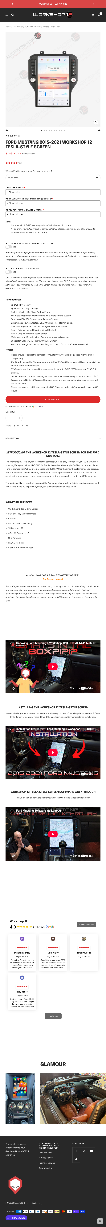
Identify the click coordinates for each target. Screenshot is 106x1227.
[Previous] (7, 130)
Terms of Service (47, 1163)
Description (12, 438)
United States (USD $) (16, 1203)
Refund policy (45, 1168)
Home (8, 27)
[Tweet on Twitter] (22, 426)
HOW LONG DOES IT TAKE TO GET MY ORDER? (54, 577)
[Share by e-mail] (27, 426)
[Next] (99, 130)
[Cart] (99, 14)
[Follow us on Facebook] (76, 1151)
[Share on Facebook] (14, 426)
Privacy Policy (46, 1157)
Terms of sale (45, 1152)
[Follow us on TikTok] (76, 1159)
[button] (53, 406)
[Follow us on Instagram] (84, 1151)
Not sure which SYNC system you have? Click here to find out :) (41, 225)
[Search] (12, 15)
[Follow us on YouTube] (91, 1151)
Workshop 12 (13, 136)
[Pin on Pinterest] (18, 426)
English (34, 1203)
